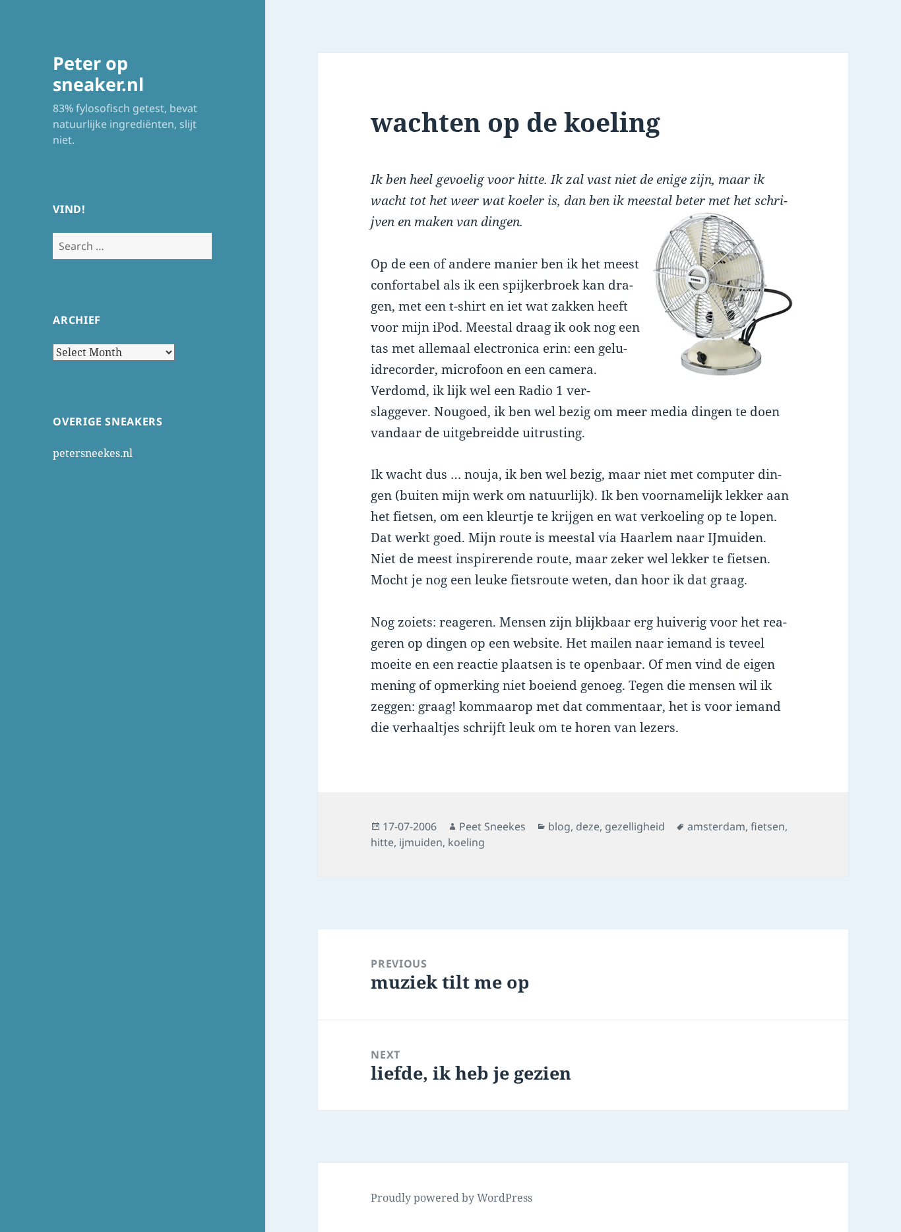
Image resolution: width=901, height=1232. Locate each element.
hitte (382, 842)
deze (588, 826)
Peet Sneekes (492, 826)
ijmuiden (421, 842)
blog (559, 826)
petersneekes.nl (93, 453)
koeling (466, 842)
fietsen (768, 826)
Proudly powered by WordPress (451, 1197)
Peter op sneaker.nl (98, 73)
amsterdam (716, 826)
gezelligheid (635, 826)
